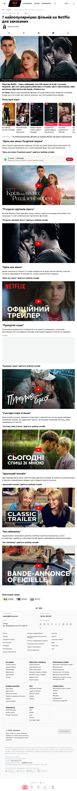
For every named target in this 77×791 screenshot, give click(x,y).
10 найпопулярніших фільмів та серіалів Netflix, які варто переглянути (42, 136)
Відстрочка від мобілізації (61, 674)
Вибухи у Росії (33, 677)
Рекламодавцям (7, 648)
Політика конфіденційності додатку (37, 640)
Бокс (30, 710)
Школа (55, 693)
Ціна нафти (9, 688)
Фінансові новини (11, 693)
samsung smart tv (42, 770)
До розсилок (64, 731)
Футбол (31, 712)
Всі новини (10, 662)
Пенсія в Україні (11, 701)
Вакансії (54, 636)
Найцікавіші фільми (35, 688)
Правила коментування (34, 647)
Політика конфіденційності (35, 633)
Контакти (54, 633)
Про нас (5, 633)
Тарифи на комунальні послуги (15, 696)
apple (20, 770)
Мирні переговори (35, 669)
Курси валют (10, 691)
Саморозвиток (57, 698)
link (40, 624)
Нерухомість (10, 707)
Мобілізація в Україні (61, 662)
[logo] (15, 3)
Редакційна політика (9, 639)
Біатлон (31, 717)
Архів (53, 642)
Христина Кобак (13, 26)
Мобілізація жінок (58, 669)
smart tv (31, 770)
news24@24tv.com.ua (10, 616)
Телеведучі (6, 645)
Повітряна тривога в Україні (38, 672)
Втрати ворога (33, 680)
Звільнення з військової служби (63, 664)
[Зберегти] (68, 33)
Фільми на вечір (34, 693)
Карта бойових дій (35, 667)
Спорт (31, 707)
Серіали (37, 3)
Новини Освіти (58, 686)
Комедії (31, 696)
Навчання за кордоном (60, 701)
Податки (8, 698)
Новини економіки (12, 686)
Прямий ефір (10, 669)
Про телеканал (7, 642)
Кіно (3, 9)
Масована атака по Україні (37, 674)
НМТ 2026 (56, 695)
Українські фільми (35, 691)
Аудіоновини (10, 674)
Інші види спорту (34, 720)
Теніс (30, 715)
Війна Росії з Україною (37, 662)
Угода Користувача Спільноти (35, 644)
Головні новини (11, 664)
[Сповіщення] (73, 3)
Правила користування (9, 652)
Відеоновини (10, 672)
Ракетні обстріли (34, 664)
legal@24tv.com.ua (27, 762)
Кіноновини (27, 3)
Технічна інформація (33, 650)
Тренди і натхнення (12, 715)
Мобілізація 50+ (57, 667)
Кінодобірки (46, 3)
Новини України (11, 667)
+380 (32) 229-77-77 (16, 760)
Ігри (53, 648)
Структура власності (57, 639)
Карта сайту (55, 645)
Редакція (5, 636)
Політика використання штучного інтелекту (37, 637)
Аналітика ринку (11, 710)
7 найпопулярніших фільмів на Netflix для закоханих (28, 9)
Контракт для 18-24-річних (61, 672)
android (10, 770)
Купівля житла (10, 712)
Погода (8, 677)
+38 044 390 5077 (45, 616)
